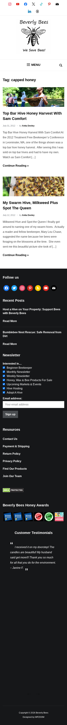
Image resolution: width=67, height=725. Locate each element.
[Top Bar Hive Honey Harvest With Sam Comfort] (33, 105)
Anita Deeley (28, 126)
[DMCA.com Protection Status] (13, 491)
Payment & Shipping (16, 446)
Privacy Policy (12, 461)
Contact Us (10, 438)
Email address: (12, 398)
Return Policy (11, 453)
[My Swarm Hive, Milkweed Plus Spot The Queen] (33, 195)
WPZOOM (39, 717)
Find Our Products (15, 468)
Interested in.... (12, 363)
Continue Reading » (16, 165)
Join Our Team (12, 476)
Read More (10, 321)
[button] (33, 64)
